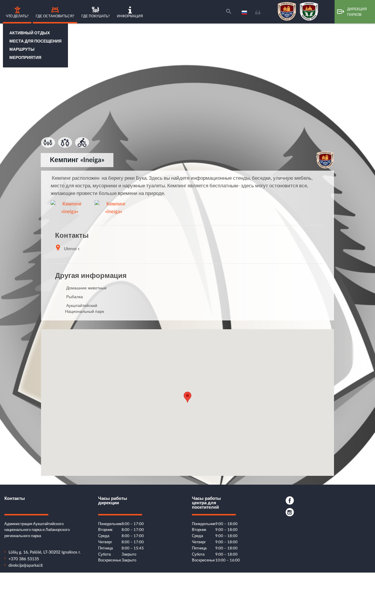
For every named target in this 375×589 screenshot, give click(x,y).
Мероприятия (25, 58)
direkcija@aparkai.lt (25, 565)
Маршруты (22, 49)
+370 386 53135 (23, 559)
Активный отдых (29, 33)
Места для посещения (35, 41)
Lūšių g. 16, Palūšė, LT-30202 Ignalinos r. (44, 552)
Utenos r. (72, 249)
